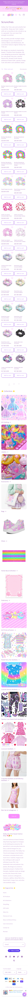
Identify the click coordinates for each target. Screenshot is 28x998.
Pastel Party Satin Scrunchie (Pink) (5, 291)
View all (14, 816)
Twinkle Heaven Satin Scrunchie (6, 266)
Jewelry (3, 452)
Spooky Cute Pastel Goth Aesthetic (12, 719)
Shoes (3, 541)
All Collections (7, 900)
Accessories (5, 482)
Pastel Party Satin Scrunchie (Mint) (5, 317)
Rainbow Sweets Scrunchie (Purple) (7, 112)
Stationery (4, 600)
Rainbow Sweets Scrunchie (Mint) (20, 86)
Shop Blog (6, 904)
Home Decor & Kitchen (8, 571)
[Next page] (19, 384)
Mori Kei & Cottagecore (8, 810)
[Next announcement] (25, 8)
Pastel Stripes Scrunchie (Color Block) (19, 190)
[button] (4, 15)
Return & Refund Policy (9, 920)
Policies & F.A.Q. (7, 916)
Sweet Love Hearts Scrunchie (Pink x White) (19, 241)
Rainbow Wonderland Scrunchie (6, 137)
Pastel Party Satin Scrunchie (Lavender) (6, 342)
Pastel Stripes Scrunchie (6, 189)
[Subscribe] (23, 944)
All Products (6, 896)
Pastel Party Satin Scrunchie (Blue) (18, 317)
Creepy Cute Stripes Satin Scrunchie (7, 368)
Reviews (5, 931)
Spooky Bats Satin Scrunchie (18, 342)
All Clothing (5, 422)
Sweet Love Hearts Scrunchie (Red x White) (19, 215)
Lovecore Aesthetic (7, 749)
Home (4, 892)
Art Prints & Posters (7, 630)
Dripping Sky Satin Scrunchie (18, 368)
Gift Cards (6, 908)
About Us (5, 912)
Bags (2, 511)
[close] (26, 991)
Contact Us (6, 928)
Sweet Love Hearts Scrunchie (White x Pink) (7, 241)
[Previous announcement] (3, 8)
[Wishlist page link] (16, 15)
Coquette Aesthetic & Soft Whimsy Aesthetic (12, 779)
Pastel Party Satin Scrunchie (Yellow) (18, 291)
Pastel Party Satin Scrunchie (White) (18, 266)
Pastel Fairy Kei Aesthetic (9, 660)
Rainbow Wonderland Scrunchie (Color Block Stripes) (6, 164)
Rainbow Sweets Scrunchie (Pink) (7, 86)
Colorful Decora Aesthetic (9, 689)
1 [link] (9, 384)
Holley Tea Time (13, 987)
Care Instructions (8, 924)
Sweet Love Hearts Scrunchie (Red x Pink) (6, 215)
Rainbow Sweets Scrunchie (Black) (20, 112)
